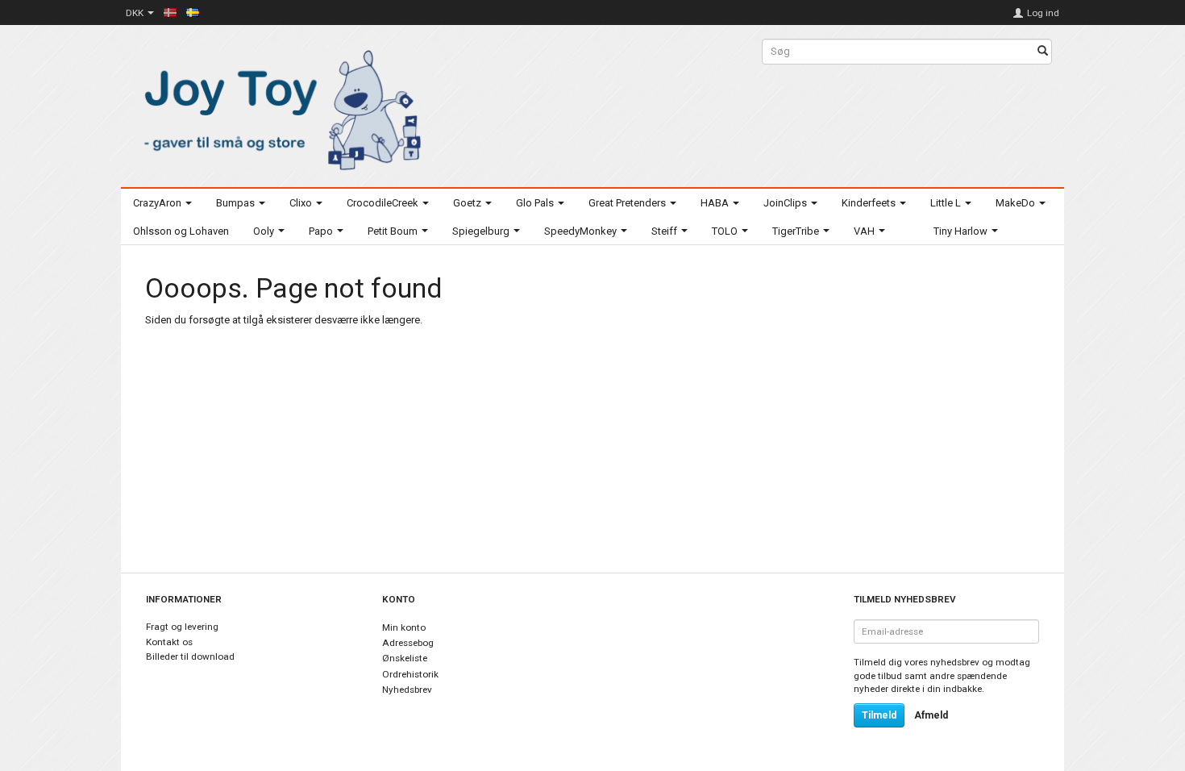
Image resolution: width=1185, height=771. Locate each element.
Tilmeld (879, 715)
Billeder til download (190, 656)
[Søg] (1042, 52)
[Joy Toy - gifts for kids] (278, 107)
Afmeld (931, 715)
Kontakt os (169, 642)
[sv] (192, 12)
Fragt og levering (182, 626)
